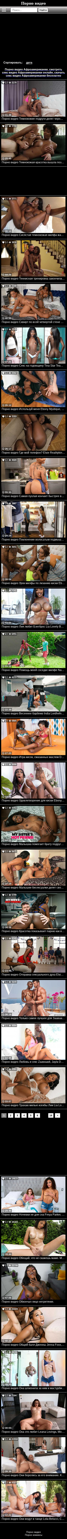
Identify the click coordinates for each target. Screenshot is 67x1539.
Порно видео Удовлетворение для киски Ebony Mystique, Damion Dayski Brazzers (33, 800)
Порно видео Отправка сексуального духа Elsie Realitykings (33, 974)
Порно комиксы (33, 1535)
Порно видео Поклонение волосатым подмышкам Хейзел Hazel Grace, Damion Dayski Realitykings (33, 539)
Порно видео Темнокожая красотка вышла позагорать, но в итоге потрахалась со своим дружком (33, 162)
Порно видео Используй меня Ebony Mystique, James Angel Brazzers (33, 409)
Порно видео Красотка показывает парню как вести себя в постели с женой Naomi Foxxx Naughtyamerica (33, 931)
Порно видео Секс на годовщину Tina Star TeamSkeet (33, 365)
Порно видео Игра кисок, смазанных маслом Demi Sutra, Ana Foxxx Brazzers (33, 757)
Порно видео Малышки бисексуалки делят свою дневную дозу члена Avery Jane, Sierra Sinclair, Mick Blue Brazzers (33, 887)
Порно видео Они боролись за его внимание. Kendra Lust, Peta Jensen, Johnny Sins (33, 1475)
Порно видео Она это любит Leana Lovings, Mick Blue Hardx (33, 1431)
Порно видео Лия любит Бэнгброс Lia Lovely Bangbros (33, 626)
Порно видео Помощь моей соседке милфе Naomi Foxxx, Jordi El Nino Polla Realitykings (33, 670)
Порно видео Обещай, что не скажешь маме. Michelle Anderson (33, 1258)
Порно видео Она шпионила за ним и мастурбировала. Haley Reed (33, 1388)
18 (50, 1115)
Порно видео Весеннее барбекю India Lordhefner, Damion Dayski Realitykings (33, 713)
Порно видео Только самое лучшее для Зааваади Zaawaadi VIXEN (33, 1018)
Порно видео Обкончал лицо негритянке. (28, 1301)
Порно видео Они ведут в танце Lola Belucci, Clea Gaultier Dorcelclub (33, 1518)
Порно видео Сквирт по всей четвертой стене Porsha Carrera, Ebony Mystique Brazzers (33, 322)
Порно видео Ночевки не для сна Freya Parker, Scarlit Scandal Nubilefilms (33, 1214)
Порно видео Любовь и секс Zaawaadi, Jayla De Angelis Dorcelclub (33, 1061)
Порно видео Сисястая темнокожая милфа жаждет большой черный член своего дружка (33, 234)
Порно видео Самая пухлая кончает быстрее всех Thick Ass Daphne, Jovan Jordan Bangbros (33, 496)
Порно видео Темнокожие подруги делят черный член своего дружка (33, 118)
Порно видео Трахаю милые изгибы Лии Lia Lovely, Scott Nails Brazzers (33, 1105)
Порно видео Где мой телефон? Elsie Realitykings (33, 452)
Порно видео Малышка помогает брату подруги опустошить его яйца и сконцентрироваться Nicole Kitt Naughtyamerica (33, 844)
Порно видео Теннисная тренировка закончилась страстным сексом (33, 278)
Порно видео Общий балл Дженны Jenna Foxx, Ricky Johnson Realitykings (33, 1344)
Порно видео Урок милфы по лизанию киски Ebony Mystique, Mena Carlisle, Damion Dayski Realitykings (33, 583)
